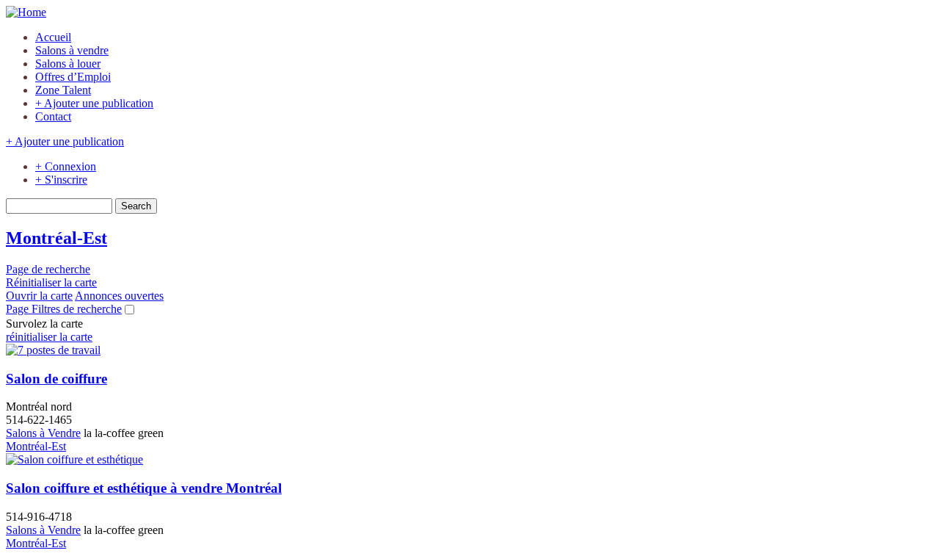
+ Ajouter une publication (94, 103)
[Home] (26, 12)
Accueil (53, 37)
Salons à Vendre (43, 433)
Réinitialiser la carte (51, 282)
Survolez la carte (44, 323)
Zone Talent (63, 90)
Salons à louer (68, 63)
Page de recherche (48, 269)
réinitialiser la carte (49, 337)
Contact (53, 116)
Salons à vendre (72, 50)
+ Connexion (65, 166)
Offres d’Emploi (73, 77)
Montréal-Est (36, 446)
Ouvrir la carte (39, 295)
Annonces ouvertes (119, 295)
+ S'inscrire (61, 179)
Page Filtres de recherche (64, 309)
